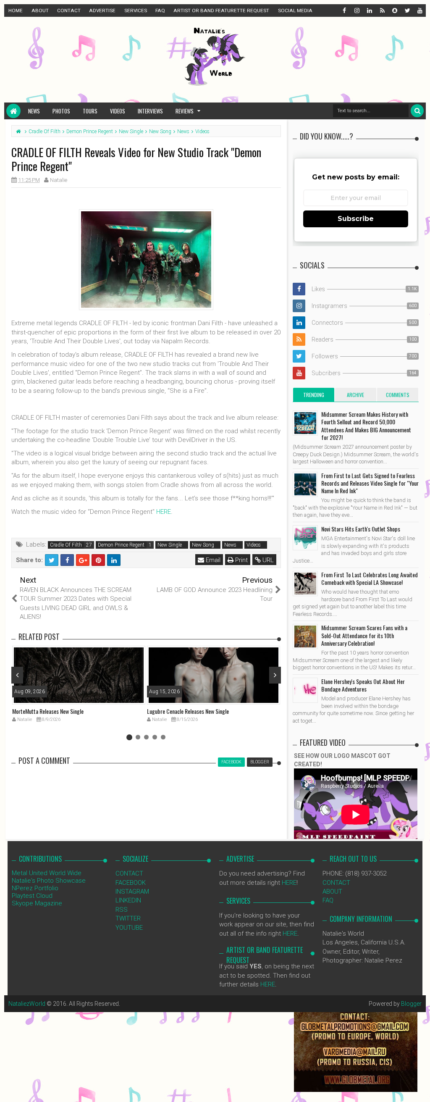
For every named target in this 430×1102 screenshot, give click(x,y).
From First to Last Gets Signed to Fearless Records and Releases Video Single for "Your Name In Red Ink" (370, 483)
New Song (203, 545)
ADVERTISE (102, 10)
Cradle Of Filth (66, 545)
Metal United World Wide (46, 873)
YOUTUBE (129, 927)
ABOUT (40, 10)
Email (212, 560)
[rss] (381, 10)
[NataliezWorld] (13, 111)
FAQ (160, 10)
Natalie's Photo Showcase (49, 880)
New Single (169, 545)
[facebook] (344, 10)
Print (240, 560)
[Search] (417, 110)
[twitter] (407, 10)
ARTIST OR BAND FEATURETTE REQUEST (221, 10)
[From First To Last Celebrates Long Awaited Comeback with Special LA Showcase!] (305, 583)
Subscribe (356, 219)
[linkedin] (369, 10)
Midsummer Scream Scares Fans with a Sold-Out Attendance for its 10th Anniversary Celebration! (364, 635)
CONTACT (69, 10)
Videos (117, 111)
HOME (15, 10)
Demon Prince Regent (121, 545)
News (34, 111)
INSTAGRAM (132, 891)
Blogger (411, 1003)
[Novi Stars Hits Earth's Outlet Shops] (305, 538)
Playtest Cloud (32, 895)
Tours (90, 111)
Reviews (185, 111)
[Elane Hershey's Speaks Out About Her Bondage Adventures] (305, 690)
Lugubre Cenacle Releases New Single (188, 711)
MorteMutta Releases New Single (48, 711)
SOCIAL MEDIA (295, 10)
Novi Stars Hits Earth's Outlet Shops (360, 528)
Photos (61, 111)
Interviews (150, 111)
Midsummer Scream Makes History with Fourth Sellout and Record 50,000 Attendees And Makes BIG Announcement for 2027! (366, 426)
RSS (121, 909)
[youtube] (419, 10)
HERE (163, 511)
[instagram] (356, 10)
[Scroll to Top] (419, 1087)
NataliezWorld (26, 1003)
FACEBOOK (130, 882)
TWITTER (128, 918)
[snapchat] (394, 10)
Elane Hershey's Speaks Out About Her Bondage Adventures (363, 685)
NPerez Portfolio (35, 888)
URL (267, 560)
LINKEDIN (128, 900)
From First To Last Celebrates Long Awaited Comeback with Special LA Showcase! (369, 578)
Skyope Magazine (37, 903)
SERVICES (135, 10)
